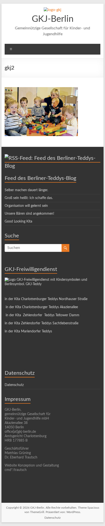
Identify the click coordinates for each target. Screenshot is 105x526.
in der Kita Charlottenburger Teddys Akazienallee (41, 307)
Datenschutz (14, 385)
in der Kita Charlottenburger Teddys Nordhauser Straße (46, 299)
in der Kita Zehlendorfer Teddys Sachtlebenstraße (41, 323)
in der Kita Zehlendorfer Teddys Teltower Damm (42, 315)
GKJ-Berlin (53, 19)
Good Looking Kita (18, 221)
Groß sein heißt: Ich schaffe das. (29, 198)
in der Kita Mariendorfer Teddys (28, 331)
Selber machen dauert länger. (26, 190)
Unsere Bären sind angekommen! (29, 213)
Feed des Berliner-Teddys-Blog (40, 178)
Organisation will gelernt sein (26, 206)
